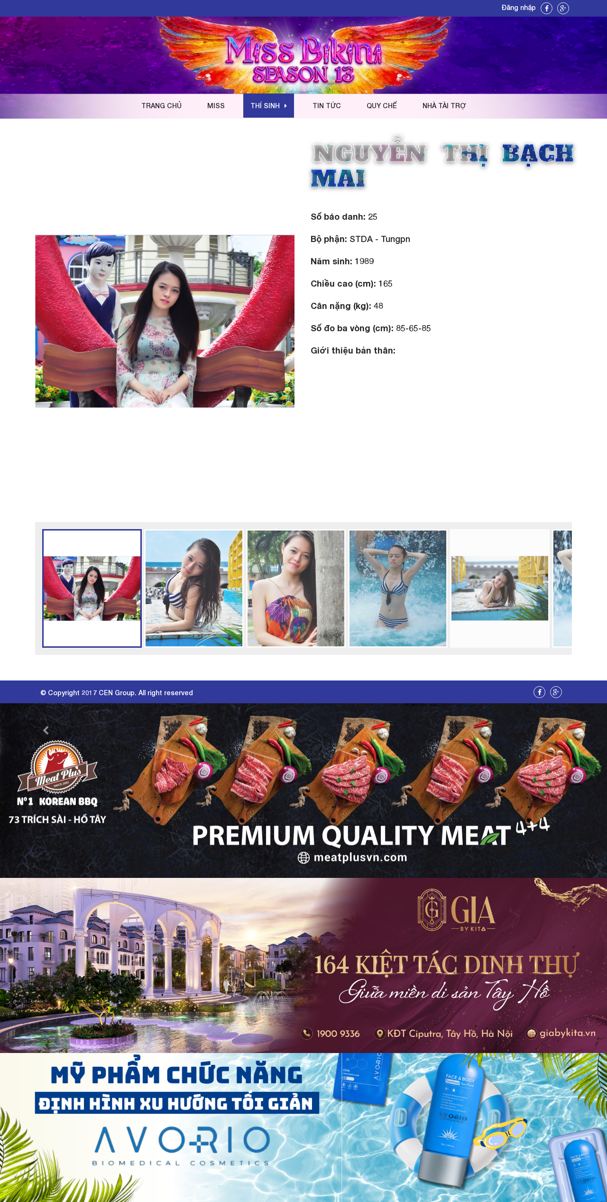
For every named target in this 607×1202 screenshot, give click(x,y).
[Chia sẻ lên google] (563, 8)
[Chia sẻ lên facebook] (546, 8)
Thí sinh (265, 106)
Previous (20, 321)
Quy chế (382, 106)
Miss (216, 106)
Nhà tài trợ (444, 106)
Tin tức (327, 106)
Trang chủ (161, 106)
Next (308, 321)
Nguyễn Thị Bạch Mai (442, 166)
